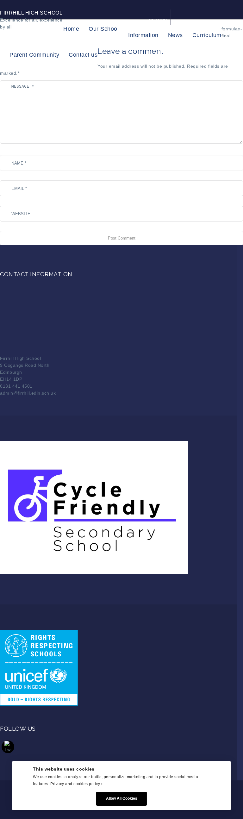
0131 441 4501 (16, 386)
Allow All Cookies (121, 798)
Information (143, 35)
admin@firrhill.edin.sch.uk (28, 393)
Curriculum (206, 35)
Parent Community (34, 55)
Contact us (83, 55)
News (175, 35)
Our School (104, 29)
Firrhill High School (31, 13)
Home (71, 29)
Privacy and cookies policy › (76, 784)
